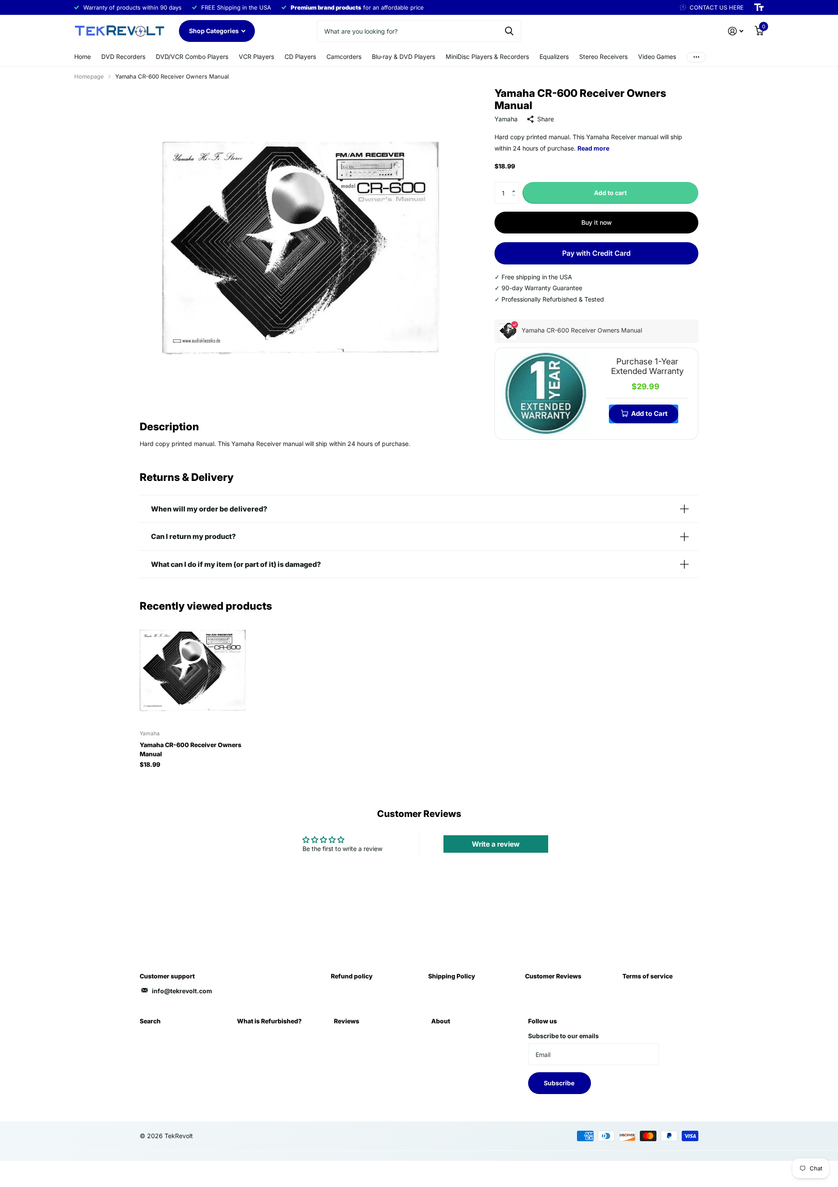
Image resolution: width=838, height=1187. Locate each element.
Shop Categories (214, 30)
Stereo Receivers (603, 56)
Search (150, 1021)
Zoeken (509, 31)
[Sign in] (736, 31)
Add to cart (610, 192)
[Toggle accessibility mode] (759, 7)
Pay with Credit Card (596, 253)
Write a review (496, 844)
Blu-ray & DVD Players (403, 56)
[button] (515, 185)
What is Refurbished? (269, 1021)
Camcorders (343, 56)
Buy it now (596, 222)
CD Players (300, 56)
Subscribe (560, 1083)
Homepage (89, 76)
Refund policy (352, 976)
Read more (593, 148)
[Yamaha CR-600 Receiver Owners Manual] (193, 671)
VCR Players (256, 56)
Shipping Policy (451, 976)
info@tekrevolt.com (182, 991)
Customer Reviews (553, 976)
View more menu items (696, 57)
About (440, 1021)
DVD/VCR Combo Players (192, 56)
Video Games (657, 56)
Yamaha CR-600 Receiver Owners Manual (190, 749)
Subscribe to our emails (563, 1035)
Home (82, 56)
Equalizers (554, 56)
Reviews (346, 1021)
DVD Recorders (123, 56)
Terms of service (647, 976)
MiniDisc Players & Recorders (487, 56)
